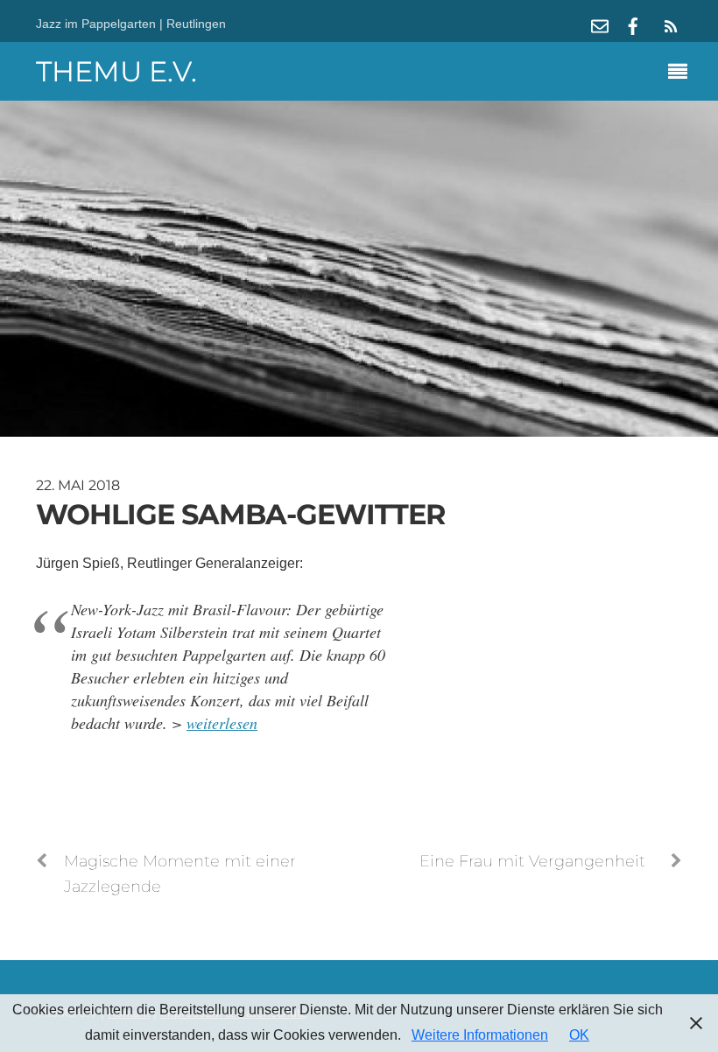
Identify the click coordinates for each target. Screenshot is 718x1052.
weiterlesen (222, 722)
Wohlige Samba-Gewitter (241, 514)
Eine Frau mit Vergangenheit (532, 861)
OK (579, 1034)
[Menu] (682, 74)
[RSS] (668, 26)
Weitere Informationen (480, 1034)
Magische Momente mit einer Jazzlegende (180, 873)
